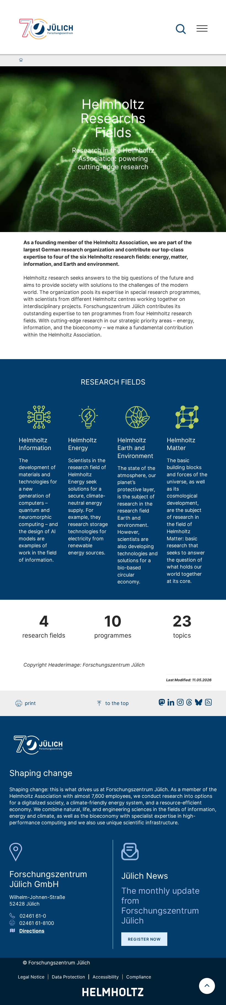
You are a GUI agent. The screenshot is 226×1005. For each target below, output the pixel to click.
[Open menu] (202, 29)
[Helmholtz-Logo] (112, 994)
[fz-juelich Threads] (188, 704)
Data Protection (68, 977)
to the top (117, 703)
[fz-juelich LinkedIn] (169, 704)
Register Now (144, 939)
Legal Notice (31, 977)
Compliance (138, 977)
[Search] (181, 29)
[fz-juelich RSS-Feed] (207, 704)
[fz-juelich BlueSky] (197, 704)
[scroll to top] (207, 986)
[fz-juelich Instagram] (179, 704)
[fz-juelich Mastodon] (160, 704)
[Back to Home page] (46, 29)
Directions (31, 931)
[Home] (20, 60)
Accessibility (106, 977)
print (30, 703)
